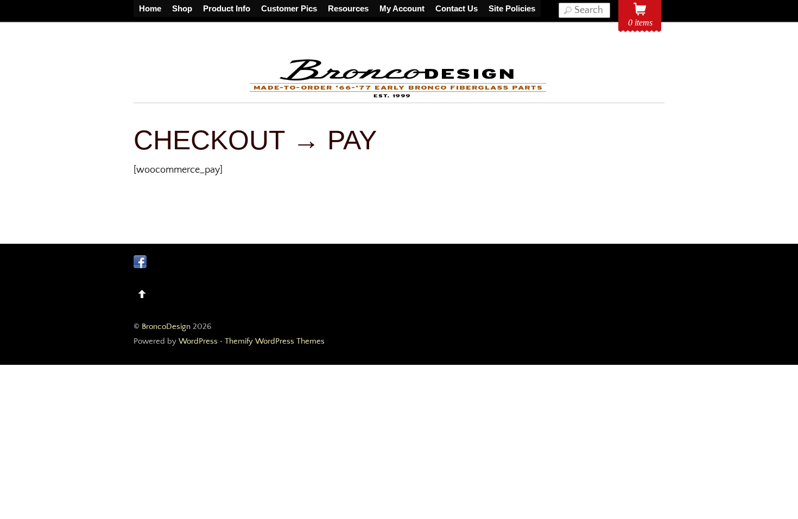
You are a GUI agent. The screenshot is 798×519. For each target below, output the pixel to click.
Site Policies (512, 8)
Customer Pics (289, 8)
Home (150, 8)
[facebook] (140, 261)
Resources (348, 8)
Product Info (226, 8)
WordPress (198, 341)
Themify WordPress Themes (275, 341)
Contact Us (456, 8)
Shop (182, 8)
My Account (402, 8)
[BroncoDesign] (399, 96)
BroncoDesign (166, 326)
